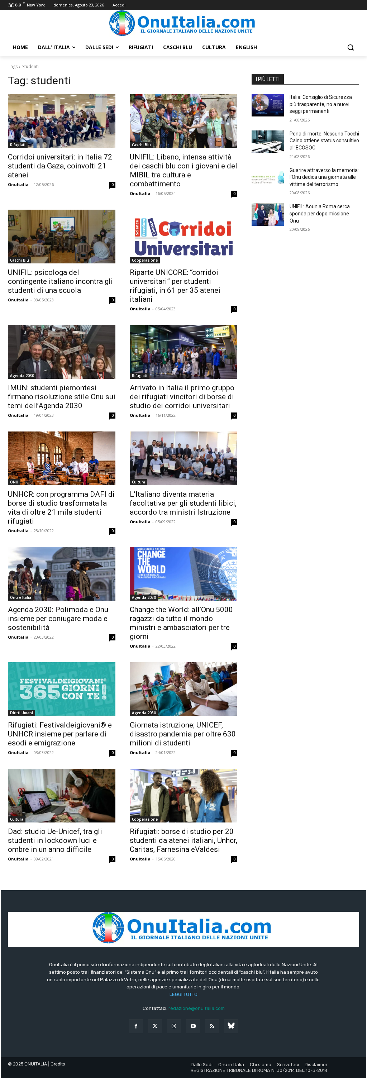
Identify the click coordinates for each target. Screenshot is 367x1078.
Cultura (138, 482)
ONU (14, 482)
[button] (350, 47)
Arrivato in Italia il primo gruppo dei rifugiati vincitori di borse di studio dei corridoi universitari (182, 396)
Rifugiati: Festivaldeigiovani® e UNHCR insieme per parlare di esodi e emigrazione (60, 734)
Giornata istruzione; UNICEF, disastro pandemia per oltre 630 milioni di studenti (183, 734)
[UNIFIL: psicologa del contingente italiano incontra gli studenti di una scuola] (61, 236)
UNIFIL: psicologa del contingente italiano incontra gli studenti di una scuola (60, 281)
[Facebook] (136, 1026)
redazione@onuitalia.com (196, 1008)
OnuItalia (18, 184)
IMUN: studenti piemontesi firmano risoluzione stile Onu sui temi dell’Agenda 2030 (61, 396)
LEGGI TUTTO (183, 994)
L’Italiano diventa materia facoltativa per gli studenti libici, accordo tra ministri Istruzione (183, 503)
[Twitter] (155, 1026)
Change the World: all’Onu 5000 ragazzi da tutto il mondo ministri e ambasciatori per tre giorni (181, 623)
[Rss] (212, 1026)
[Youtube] (193, 1026)
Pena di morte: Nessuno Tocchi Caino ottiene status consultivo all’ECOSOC (324, 141)
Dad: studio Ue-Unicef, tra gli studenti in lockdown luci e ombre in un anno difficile (55, 840)
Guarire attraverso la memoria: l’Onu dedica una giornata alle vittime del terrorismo (324, 177)
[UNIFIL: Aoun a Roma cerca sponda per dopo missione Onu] (268, 214)
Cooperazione (145, 260)
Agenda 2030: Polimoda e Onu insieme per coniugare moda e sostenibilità (58, 618)
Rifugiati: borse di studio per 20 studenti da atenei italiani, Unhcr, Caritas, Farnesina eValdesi (183, 840)
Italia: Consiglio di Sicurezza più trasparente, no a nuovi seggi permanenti (321, 104)
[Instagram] (174, 1026)
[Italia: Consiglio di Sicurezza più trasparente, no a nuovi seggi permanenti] (268, 105)
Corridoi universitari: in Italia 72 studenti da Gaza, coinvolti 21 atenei (60, 166)
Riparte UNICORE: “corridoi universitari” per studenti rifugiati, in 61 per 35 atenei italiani (175, 286)
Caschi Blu (141, 144)
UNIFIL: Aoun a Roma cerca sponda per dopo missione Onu (320, 213)
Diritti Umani (21, 712)
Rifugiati (17, 144)
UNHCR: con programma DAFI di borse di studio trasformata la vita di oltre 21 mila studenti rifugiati (61, 507)
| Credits (56, 1064)
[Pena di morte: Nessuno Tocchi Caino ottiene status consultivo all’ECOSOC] (268, 141)
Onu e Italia (20, 597)
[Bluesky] (231, 1026)
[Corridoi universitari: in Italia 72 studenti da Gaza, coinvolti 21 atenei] (61, 121)
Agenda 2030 (22, 375)
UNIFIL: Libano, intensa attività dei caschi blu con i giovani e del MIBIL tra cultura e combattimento (183, 170)
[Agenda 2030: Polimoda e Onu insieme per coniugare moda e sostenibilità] (61, 574)
